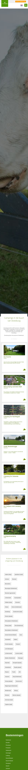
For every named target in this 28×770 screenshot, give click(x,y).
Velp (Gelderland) (17, 676)
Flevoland (8, 745)
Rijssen (7, 672)
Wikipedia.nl (15, 338)
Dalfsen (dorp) (8, 602)
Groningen (8, 753)
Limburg (8, 755)
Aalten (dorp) (8, 574)
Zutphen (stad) (8, 704)
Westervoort (8, 690)
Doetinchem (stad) (17, 611)
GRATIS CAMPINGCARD (20, 1)
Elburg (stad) (8, 625)
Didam (6, 607)
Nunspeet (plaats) (17, 662)
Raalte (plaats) (17, 667)
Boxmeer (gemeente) (10, 593)
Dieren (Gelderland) (16, 607)
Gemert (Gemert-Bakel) (10, 634)
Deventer (17, 602)
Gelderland (8, 750)
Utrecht (7, 766)
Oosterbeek (8, 667)
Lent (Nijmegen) (9, 648)
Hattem (15, 639)
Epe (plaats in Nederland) (11, 630)
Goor (21, 634)
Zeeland (8, 768)
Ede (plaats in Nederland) (11, 621)
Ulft (19, 672)
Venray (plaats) (8, 681)
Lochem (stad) (18, 653)
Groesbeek (7, 639)
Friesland (8, 747)
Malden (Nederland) (10, 658)
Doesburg (7, 611)
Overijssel (8, 763)
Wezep (16, 690)
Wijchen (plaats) (16, 695)
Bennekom (7, 583)
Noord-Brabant (9, 758)
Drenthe (8, 742)
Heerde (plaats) (9, 644)
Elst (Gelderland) (19, 625)
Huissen (18, 644)
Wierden (7, 695)
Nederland (8, 740)
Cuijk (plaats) (17, 597)
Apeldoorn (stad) (19, 574)
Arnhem (7, 579)
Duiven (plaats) (8, 616)
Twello (13, 672)
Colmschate (8, 597)
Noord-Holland (9, 760)
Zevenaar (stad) (9, 699)
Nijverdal (7, 662)
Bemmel (14, 579)
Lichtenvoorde (8, 653)
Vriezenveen (19, 681)
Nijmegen (20, 658)
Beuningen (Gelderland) (11, 588)
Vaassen (7, 676)
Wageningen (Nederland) (11, 685)
